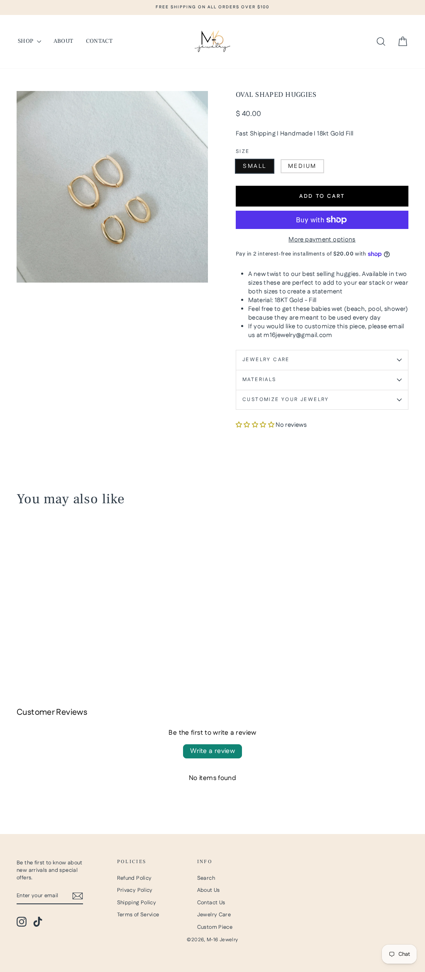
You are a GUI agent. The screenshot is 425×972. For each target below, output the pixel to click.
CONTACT (99, 41)
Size (243, 151)
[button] (255, 425)
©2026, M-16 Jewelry (212, 939)
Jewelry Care (266, 359)
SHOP (26, 41)
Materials (259, 379)
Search (206, 878)
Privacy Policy (135, 890)
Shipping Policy (136, 902)
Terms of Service (138, 914)
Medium (302, 166)
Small (254, 166)
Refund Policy (134, 878)
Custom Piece (215, 927)
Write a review (212, 751)
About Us (208, 890)
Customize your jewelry (285, 399)
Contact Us (211, 902)
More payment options (322, 239)
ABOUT (63, 41)
